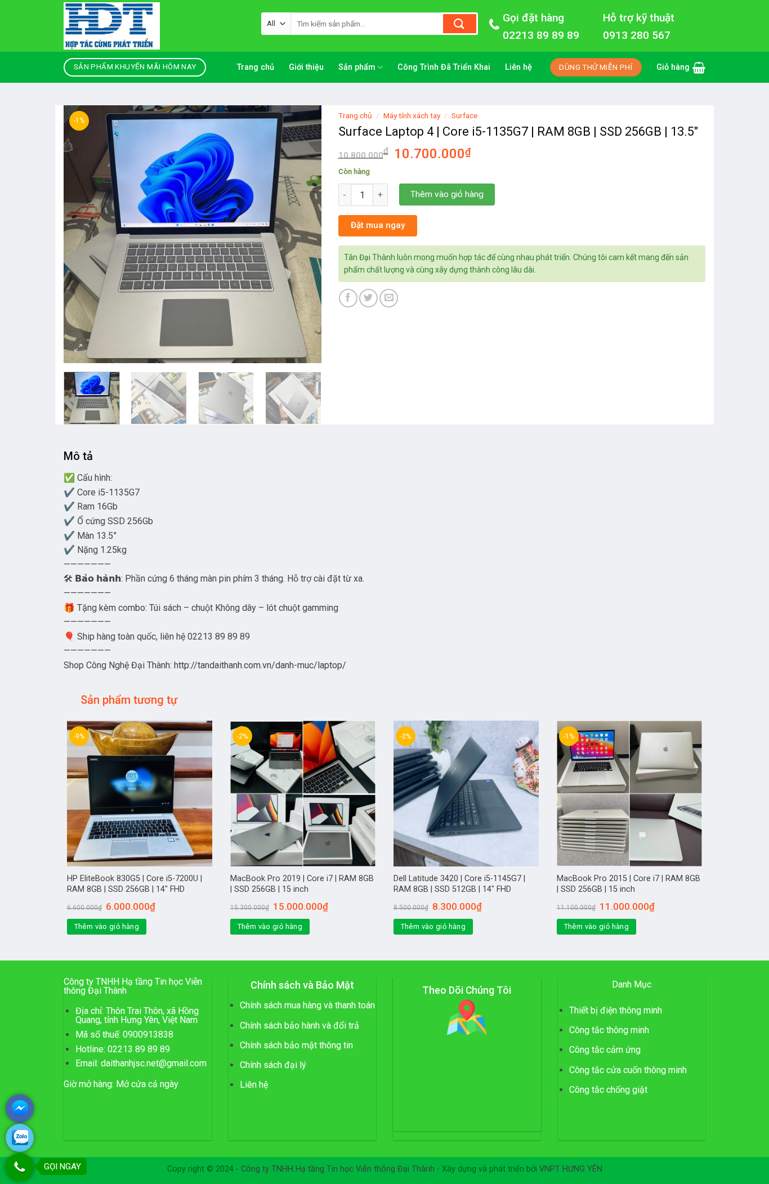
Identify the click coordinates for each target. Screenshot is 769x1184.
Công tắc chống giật (608, 1089)
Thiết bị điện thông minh (615, 1010)
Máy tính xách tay (411, 115)
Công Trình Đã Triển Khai (443, 67)
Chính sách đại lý (273, 1065)
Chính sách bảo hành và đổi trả (299, 1025)
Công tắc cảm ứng (605, 1049)
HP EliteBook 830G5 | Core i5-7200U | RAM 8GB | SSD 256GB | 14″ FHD (134, 884)
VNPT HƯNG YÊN (570, 1169)
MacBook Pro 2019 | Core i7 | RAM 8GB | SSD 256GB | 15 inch (302, 884)
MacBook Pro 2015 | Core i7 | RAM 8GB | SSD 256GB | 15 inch (628, 884)
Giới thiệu (306, 67)
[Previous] (83, 234)
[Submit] (459, 23)
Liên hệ (518, 67)
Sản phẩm (356, 67)
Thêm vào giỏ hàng (447, 194)
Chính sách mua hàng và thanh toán (307, 1005)
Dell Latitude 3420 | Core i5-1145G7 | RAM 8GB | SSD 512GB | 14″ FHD (459, 884)
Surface (464, 115)
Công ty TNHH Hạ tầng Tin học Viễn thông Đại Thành (338, 1169)
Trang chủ (255, 67)
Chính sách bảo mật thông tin (296, 1045)
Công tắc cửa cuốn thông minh (628, 1070)
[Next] (302, 234)
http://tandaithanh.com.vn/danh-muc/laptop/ (260, 665)
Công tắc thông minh (609, 1030)
